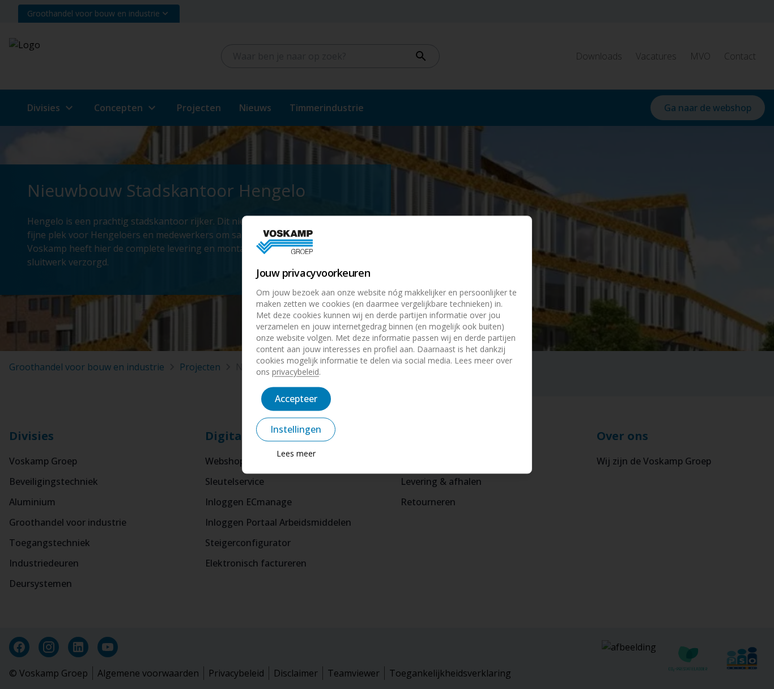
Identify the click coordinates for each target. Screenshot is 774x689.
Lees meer (296, 453)
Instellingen (295, 429)
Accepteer (296, 398)
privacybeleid (295, 371)
